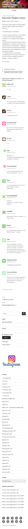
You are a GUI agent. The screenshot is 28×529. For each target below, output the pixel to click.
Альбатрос (5, 413)
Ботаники (4, 419)
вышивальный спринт (7, 431)
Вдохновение (5, 425)
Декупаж (4, 440)
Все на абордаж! (6, 428)
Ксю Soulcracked (11, 122)
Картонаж (12, 69)
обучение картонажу (9, 72)
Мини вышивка (6, 448)
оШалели (4, 460)
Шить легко (5, 472)
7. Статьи (4, 395)
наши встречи (5, 451)
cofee (8, 239)
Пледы (4, 463)
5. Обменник (5, 389)
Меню (14, 10)
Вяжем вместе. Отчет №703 (17, 495)
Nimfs (3, 498)
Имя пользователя (7, 322)
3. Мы (3, 384)
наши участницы (6, 454)
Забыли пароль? (6, 344)
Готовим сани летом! (7, 437)
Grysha (9, 225)
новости (4, 457)
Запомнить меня (8, 334)
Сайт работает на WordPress (9, 525)
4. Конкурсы (7, 69)
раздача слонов (18, 72)
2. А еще (4, 381)
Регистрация (5, 341)
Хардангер (4, 469)
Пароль (4, 328)
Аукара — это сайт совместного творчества (11, 4)
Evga (13, 15)
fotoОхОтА (4, 401)
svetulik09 (9, 211)
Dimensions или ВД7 (7, 398)
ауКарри (4, 416)
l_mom (8, 96)
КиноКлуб (4, 445)
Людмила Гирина (12, 260)
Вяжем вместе (5, 434)
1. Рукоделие (5, 378)
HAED (3, 404)
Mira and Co (5, 410)
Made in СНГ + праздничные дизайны (11, 407)
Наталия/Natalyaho (12, 196)
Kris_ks (9, 110)
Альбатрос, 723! (15, 490)
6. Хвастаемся (5, 392)
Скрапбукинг (5, 466)
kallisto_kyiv (10, 84)
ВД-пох (4, 422)
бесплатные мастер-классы (10, 71)
